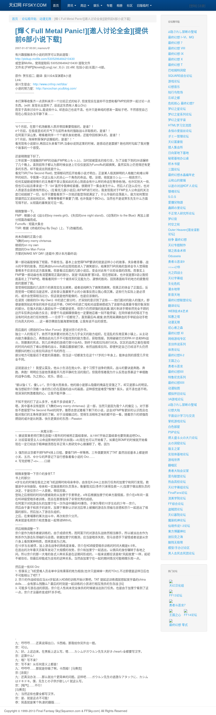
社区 (130, 5)
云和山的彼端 (177, 180)
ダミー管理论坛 (178, 136)
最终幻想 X (175, 59)
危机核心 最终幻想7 (181, 103)
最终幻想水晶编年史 (181, 175)
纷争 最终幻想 (177, 239)
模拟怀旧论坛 (177, 393)
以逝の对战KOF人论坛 (183, 186)
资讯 (70, 5)
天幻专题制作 (177, 245)
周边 (83, 5)
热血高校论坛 (177, 481)
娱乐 (96, 5)
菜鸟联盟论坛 (177, 476)
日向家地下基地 (178, 152)
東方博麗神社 (177, 531)
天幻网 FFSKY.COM (28, 5)
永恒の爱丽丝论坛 (180, 130)
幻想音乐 (174, 86)
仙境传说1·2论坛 (179, 525)
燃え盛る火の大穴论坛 (183, 437)
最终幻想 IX (176, 53)
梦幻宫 (172, 219)
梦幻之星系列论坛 (180, 114)
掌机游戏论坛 (177, 421)
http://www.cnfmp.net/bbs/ (50, 84)
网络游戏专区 (177, 338)
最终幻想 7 (175, 42)
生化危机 (174, 283)
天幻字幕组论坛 (178, 487)
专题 (109, 5)
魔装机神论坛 (177, 520)
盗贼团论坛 (175, 509)
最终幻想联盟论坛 (180, 300)
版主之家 (174, 448)
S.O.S (172, 197)
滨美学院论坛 (177, 498)
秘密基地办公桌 (178, 158)
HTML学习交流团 (179, 125)
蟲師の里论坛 (177, 208)
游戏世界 (174, 459)
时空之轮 (174, 224)
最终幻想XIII (176, 382)
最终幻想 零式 (178, 625)
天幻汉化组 (176, 585)
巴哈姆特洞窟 (177, 70)
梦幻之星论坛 (177, 108)
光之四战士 (175, 272)
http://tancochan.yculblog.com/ (56, 88)
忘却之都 (174, 97)
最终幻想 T (175, 64)
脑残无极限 (175, 542)
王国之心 (174, 360)
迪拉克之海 (175, 536)
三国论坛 (174, 169)
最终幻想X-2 (176, 355)
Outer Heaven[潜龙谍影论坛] (184, 232)
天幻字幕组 (175, 278)
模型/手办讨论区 (179, 547)
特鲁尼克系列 (177, 377)
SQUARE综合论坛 (180, 75)
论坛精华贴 (29, 19)
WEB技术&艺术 (178, 311)
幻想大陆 (174, 410)
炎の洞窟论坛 (177, 443)
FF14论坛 (190, 615)
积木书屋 (174, 163)
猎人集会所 (175, 147)
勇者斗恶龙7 (177, 605)
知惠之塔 (174, 316)
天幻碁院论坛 (177, 514)
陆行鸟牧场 (175, 92)
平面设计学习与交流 (181, 415)
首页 (56, 5)
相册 (120, 5)
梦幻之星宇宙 (177, 119)
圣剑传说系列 (177, 344)
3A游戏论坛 (176, 399)
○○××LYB (174, 267)
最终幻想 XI (176, 333)
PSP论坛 (174, 432)
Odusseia (174, 256)
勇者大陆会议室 (178, 470)
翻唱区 (172, 465)
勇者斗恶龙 (175, 366)
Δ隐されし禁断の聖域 (182, 31)
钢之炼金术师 (177, 250)
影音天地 (174, 294)
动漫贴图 (174, 388)
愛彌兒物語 (175, 202)
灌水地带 (174, 289)
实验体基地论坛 (178, 454)
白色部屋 (174, 426)
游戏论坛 (174, 81)
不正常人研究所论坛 (181, 213)
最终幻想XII (176, 371)
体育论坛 (174, 349)
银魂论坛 (174, 191)
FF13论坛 (175, 595)
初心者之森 (175, 327)
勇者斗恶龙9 (176, 261)
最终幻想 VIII (176, 48)
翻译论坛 (174, 305)
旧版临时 (143, 5)
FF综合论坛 (176, 503)
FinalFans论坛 (177, 492)
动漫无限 (45, 19)
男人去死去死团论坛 (181, 553)
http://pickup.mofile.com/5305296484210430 (45, 59)
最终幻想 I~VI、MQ (181, 37)
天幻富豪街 (175, 141)
